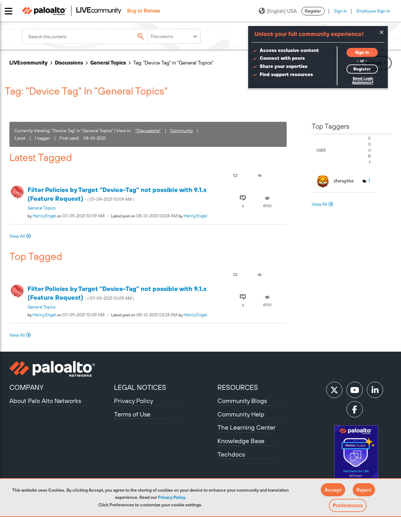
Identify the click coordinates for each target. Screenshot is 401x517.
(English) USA (282, 11)
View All (17, 236)
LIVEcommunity (28, 62)
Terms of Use (132, 414)
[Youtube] (354, 390)
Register (313, 10)
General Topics (108, 62)
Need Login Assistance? (362, 80)
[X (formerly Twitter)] (334, 390)
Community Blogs (242, 400)
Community (181, 130)
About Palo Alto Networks (45, 400)
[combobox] (97, 36)
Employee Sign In (373, 10)
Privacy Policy (171, 497)
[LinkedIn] (375, 390)
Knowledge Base (240, 440)
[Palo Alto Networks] (60, 369)
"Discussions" (148, 130)
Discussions (69, 62)
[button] (333, 489)
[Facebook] (354, 409)
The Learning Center (246, 427)
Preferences (348, 505)
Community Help (240, 414)
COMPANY (26, 387)
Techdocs (231, 454)
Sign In (340, 10)
